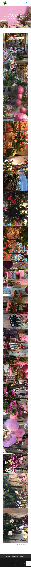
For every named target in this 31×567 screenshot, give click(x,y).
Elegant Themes (14, 563)
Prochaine (24, 544)
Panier (22, 556)
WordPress (15, 565)
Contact (8, 556)
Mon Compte (15, 556)
